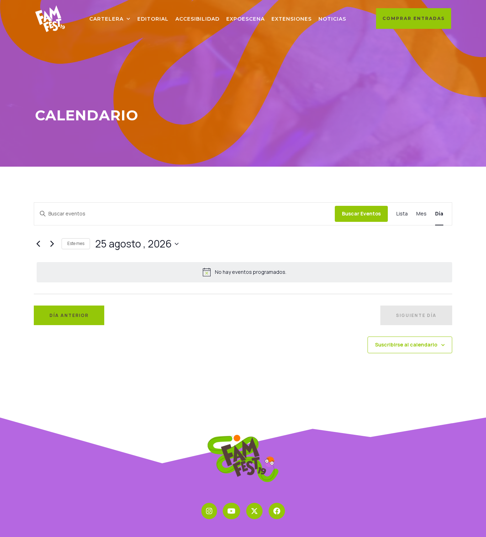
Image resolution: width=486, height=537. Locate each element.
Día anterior (69, 315)
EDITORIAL (153, 19)
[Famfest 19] (51, 18)
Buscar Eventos (361, 213)
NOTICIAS (332, 19)
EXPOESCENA (245, 19)
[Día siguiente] (52, 244)
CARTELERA (106, 19)
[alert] (244, 272)
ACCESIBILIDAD (197, 19)
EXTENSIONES (291, 19)
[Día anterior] (38, 244)
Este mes (75, 243)
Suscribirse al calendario (406, 344)
